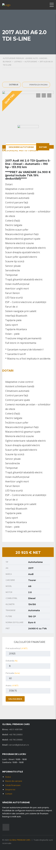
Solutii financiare (12, 785)
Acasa (8, 776)
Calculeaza (15, 699)
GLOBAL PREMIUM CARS (19, 840)
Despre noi (10, 789)
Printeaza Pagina (38, 84)
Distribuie (13, 84)
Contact (8, 793)
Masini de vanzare (13, 781)
